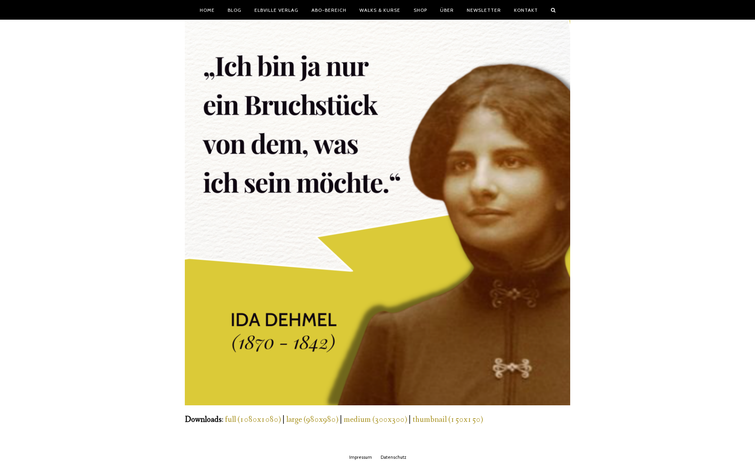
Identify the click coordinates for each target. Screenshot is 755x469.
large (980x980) (312, 419)
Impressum (360, 457)
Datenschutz (393, 457)
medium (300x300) (375, 419)
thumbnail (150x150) (447, 419)
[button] (553, 10)
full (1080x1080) (253, 419)
